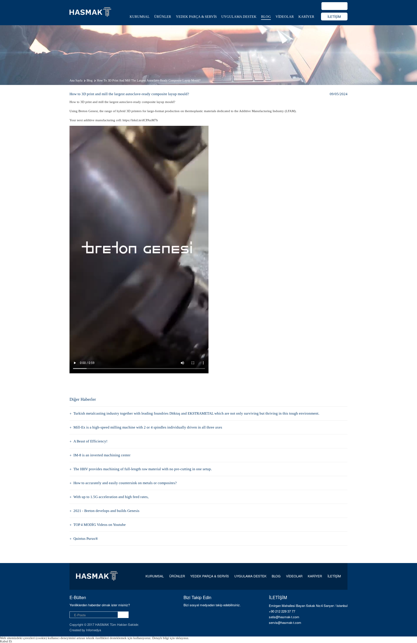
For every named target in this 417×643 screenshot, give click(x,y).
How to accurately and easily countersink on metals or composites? (125, 483)
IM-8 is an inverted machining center (102, 455)
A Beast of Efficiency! (90, 441)
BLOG (266, 16)
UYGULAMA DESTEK (238, 16)
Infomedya (93, 630)
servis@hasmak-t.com (285, 622)
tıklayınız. (182, 638)
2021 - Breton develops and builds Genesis (106, 511)
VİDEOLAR (285, 16)
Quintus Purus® (85, 539)
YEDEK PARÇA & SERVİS (196, 16)
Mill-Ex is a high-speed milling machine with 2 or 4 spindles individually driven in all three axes (147, 427)
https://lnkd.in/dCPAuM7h (140, 120)
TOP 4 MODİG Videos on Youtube (99, 525)
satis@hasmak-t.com (284, 617)
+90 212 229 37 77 (282, 611)
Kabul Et (6, 641)
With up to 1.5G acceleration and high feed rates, (111, 497)
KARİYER (306, 16)
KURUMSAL (140, 16)
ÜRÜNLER (162, 16)
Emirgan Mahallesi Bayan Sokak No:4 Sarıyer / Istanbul (308, 605)
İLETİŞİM (334, 16)
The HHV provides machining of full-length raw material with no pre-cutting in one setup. (142, 469)
